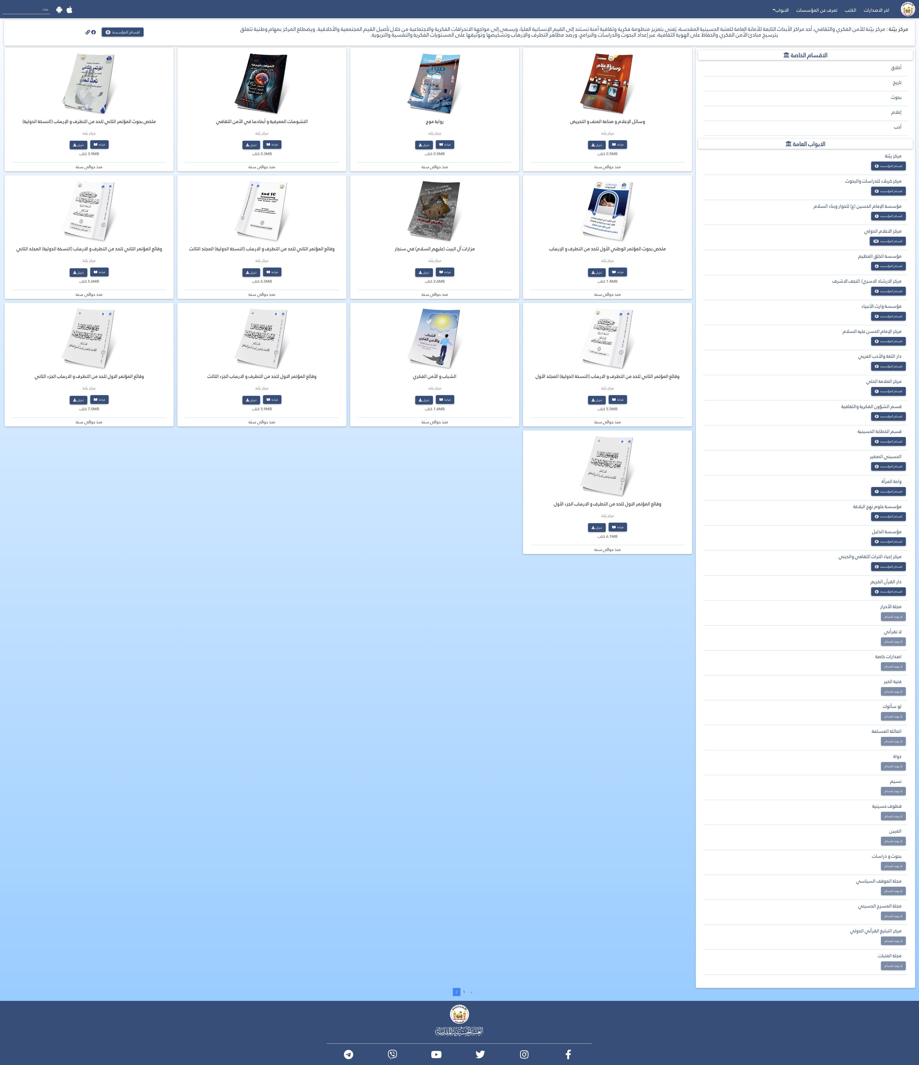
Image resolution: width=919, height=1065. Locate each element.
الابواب (782, 10)
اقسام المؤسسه (889, 166)
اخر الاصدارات (876, 10)
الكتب (850, 10)
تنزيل (599, 145)
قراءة (619, 144)
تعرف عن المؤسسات (816, 10)
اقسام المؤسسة (123, 32)
